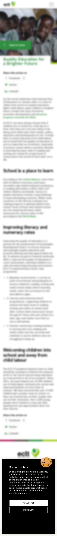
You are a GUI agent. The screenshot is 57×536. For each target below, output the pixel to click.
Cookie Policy (28, 525)
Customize (28, 510)
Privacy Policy (28, 522)
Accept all (28, 503)
